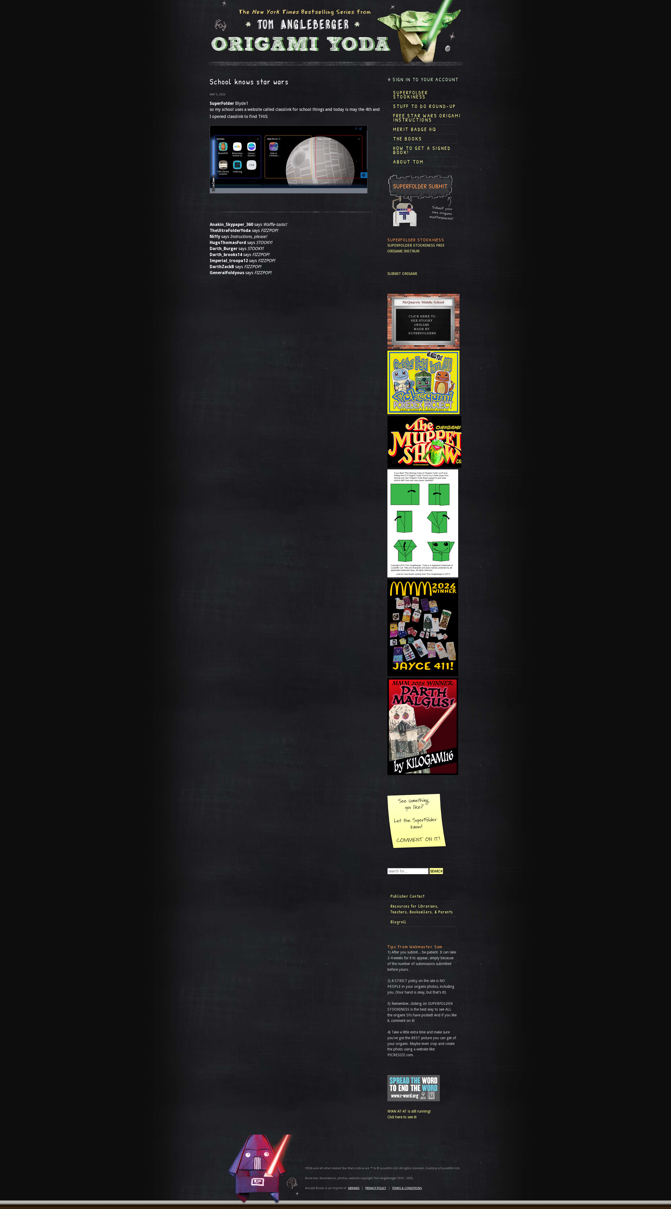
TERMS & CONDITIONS (407, 1188)
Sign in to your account (426, 79)
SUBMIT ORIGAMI (402, 274)
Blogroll (399, 922)
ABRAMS (353, 1188)
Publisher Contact (408, 896)
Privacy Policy (375, 1188)
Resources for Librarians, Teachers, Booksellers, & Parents (422, 909)
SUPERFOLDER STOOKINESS (411, 245)
